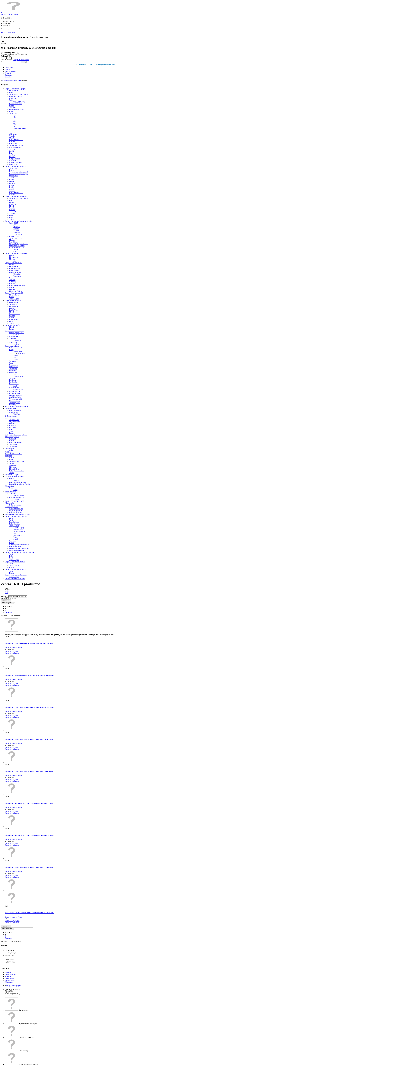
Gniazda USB (14, 160)
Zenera (15, 355)
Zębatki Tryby (14, 299)
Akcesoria (12, 493)
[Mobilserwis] (13, 10)
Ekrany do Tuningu (15, 291)
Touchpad (12, 149)
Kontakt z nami (10, 980)
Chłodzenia (13, 134)
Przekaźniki (13, 382)
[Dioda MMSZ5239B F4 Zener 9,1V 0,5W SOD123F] (204, 661)
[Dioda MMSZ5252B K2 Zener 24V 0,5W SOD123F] (204, 853)
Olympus (16, 227)
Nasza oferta (9, 67)
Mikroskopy (13, 467)
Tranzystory (13, 361)
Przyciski (12, 183)
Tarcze (11, 473)
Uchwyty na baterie (15, 512)
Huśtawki (12, 439)
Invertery (12, 316)
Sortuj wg (4, 596)
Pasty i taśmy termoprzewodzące (16, 435)
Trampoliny (13, 446)
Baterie (11, 106)
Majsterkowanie (14, 422)
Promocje (8, 73)
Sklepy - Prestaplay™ (13, 985)
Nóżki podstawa (14, 314)
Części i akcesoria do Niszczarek (16, 575)
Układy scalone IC (15, 348)
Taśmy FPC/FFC (19, 102)
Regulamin (8, 75)
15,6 (14, 117)
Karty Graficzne (14, 159)
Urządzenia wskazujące (17, 285)
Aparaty (12, 189)
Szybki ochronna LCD (16, 247)
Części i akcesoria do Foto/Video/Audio (18, 221)
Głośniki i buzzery (15, 391)
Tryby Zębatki (14, 526)
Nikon (15, 249)
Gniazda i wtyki (14, 387)
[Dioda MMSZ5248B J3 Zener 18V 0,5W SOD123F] (204, 821)
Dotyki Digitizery (15, 410)
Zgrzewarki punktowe (16, 461)
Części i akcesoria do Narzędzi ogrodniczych (20, 552)
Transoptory (13, 369)
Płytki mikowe (14, 295)
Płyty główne (13, 90)
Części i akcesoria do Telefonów (16, 196)
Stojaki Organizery (11, 507)
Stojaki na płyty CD (16, 510)
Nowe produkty (10, 974)
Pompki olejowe (14, 393)
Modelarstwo (9, 486)
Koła (11, 556)
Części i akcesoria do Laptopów (15, 89)
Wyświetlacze (13, 113)
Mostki (15, 359)
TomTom (16, 414)
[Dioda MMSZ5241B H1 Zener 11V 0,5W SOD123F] (204, 693)
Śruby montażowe (11, 416)
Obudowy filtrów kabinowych (19, 545)
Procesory (12, 157)
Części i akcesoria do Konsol (14, 331)
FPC (15, 212)
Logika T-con (13, 310)
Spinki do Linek (18, 495)
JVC (15, 225)
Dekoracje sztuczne (15, 505)
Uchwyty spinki (14, 524)
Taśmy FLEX (13, 223)
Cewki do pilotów (15, 397)
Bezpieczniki (13, 372)
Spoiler (15, 533)
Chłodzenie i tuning (15, 272)
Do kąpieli (12, 427)
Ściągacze (12, 541)
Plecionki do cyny (15, 469)
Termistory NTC (14, 403)
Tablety (11, 431)
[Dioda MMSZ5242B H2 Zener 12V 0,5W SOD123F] (204, 725)
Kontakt (7, 77)
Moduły (12, 138)
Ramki (11, 151)
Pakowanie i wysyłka (12, 475)
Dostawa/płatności (11, 71)
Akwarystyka (9, 503)
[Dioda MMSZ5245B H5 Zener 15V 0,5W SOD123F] (204, 757)
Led (14, 357)
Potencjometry (14, 384)
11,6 (14, 125)
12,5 (14, 123)
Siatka (7, 591)
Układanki (12, 425)
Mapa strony (9, 982)
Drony (11, 488)
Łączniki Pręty (14, 522)
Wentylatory (17, 276)
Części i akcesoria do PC (13, 263)
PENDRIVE (13, 289)
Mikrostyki (17, 340)
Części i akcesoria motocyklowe (15, 569)
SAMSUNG (17, 234)
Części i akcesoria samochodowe (16, 516)
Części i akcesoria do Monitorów (16, 253)
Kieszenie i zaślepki (15, 104)
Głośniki (12, 136)
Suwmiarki (13, 465)
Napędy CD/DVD (15, 162)
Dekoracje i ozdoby (15, 442)
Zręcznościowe (14, 420)
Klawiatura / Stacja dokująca (18, 174)
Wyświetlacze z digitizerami (18, 94)
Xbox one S (13, 338)
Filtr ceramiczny (14, 401)
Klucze (11, 543)
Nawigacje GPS (10, 408)
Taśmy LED (13, 444)
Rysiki (11, 187)
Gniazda (12, 195)
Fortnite (16, 480)
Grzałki (11, 458)
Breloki (11, 478)
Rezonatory (13, 370)
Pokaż (3, 598)
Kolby (11, 459)
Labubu (11, 433)
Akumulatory (13, 412)
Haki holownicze (19, 531)
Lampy (11, 329)
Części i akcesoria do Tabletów (15, 166)
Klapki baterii (13, 242)
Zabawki (8, 418)
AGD (11, 429)
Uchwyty (12, 283)
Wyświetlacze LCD (15, 238)
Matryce (12, 259)
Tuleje (11, 520)
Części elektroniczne (12, 346)
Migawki (12, 240)
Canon (15, 251)
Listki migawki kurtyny (17, 246)
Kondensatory (14, 365)
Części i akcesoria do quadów (15, 562)
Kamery (12, 142)
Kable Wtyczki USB (16, 140)
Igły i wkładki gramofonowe (18, 244)
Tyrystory (12, 378)
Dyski (11, 111)
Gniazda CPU (18, 389)
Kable (11, 217)
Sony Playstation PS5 (16, 333)
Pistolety (12, 423)
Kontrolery (17, 274)
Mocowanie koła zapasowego (19, 548)
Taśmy (11, 100)
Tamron (16, 229)
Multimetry (8, 452)
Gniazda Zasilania (15, 147)
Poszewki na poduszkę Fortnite (19, 484)
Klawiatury (13, 143)
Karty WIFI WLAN (16, 96)
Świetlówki (13, 304)
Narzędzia (8, 456)
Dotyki (11, 92)
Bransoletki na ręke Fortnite (18, 482)
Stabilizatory (13, 367)
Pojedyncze (21, 353)
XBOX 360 (13, 342)
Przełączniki (13, 380)
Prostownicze (17, 352)
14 (14, 119)
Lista (6, 593)
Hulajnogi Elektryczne (16, 497)
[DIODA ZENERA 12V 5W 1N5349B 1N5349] (204, 891)
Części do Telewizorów (13, 300)
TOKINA (16, 232)
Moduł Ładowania (15, 395)
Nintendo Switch (15, 336)
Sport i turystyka (10, 492)
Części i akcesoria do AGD (14, 293)
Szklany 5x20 (18, 376)
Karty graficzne (14, 268)
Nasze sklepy (9, 978)
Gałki (15, 386)
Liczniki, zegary (18, 528)
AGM (11, 450)
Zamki (15, 539)
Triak (11, 363)
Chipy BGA (13, 164)
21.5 (14, 261)
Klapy (11, 153)
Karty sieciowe (14, 270)
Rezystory (12, 405)
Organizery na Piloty (16, 509)
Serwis (7, 69)
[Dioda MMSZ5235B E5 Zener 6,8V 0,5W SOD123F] (204, 625)
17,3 (14, 115)
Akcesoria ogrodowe (12, 437)
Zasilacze (12, 107)
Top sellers (8, 976)
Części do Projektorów (12, 325)
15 (14, 132)
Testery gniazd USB (16, 145)
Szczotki (12, 463)
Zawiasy (12, 155)
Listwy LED (13, 302)
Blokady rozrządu (15, 546)
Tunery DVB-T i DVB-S (13, 454)
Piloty (11, 321)
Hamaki (12, 440)
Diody (11, 350)
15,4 (14, 130)
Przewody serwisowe (16, 109)
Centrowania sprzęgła (16, 550)
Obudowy (12, 98)
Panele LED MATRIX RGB (14, 501)
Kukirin (16, 499)
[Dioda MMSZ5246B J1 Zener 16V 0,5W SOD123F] (204, 789)
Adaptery (12, 287)
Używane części (14, 236)
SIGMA (16, 230)
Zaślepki (12, 191)
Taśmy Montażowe (19, 128)
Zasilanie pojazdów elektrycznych (16, 406)
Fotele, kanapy (18, 529)
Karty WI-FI (13, 319)
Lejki (11, 518)
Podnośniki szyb (18, 535)
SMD (15, 374)
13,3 (14, 121)
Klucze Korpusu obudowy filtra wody (17, 514)
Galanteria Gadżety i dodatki (14, 476)
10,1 (14, 126)
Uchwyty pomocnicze (16, 471)
